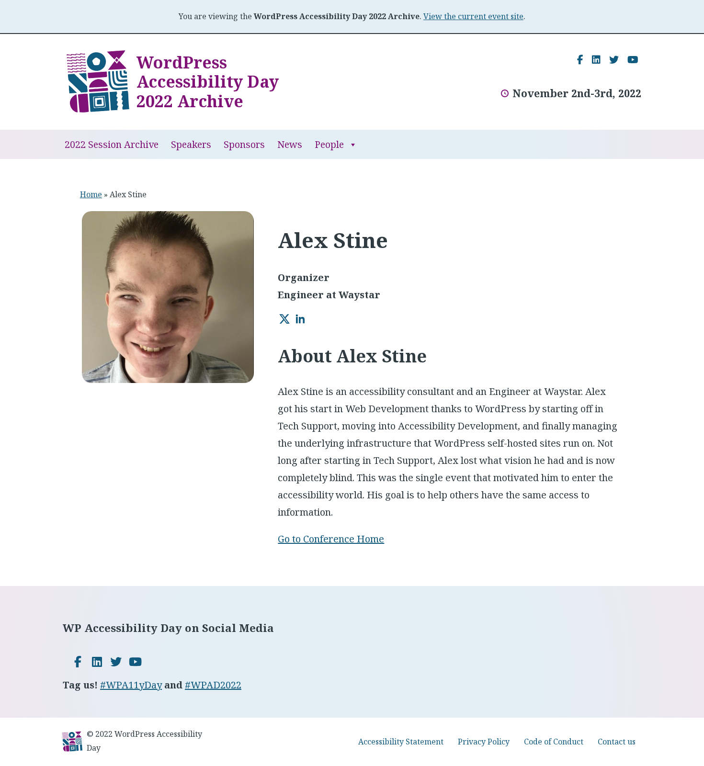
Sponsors (244, 144)
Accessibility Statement (400, 741)
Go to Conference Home (331, 538)
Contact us (617, 741)
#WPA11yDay (131, 684)
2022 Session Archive (112, 144)
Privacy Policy (484, 741)
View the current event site (473, 16)
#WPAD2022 (213, 684)
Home (91, 194)
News (289, 144)
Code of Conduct (553, 741)
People (329, 144)
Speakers (191, 144)
